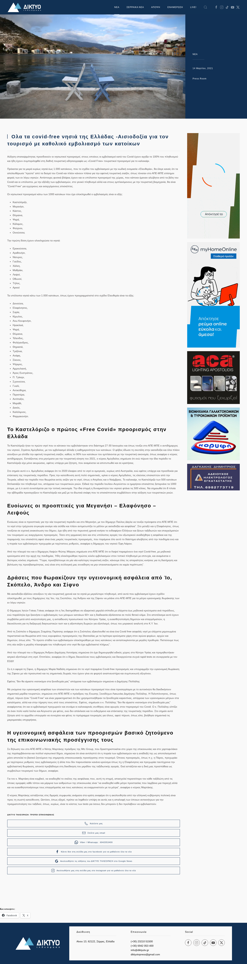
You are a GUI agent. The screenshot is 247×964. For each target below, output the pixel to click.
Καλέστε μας (96, 823)
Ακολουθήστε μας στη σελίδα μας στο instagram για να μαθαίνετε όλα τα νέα (96, 870)
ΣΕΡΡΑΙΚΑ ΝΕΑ (135, 7)
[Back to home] (25, 7)
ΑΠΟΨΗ (155, 7)
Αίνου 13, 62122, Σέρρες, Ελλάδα (95, 941)
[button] (205, 7)
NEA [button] (116, 7)
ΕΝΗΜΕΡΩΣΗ (175, 7)
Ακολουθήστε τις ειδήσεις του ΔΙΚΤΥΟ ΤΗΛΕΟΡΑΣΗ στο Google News (96, 861)
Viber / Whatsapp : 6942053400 (96, 842)
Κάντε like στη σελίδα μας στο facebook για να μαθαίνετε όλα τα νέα (96, 852)
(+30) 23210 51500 (142, 941)
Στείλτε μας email (96, 833)
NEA (195, 54)
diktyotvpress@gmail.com (145, 954)
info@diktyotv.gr (140, 950)
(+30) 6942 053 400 (142, 945)
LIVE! (193, 7)
